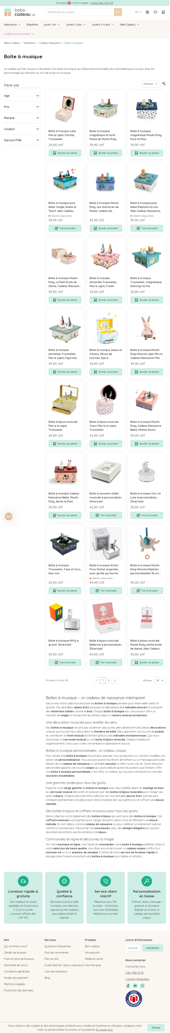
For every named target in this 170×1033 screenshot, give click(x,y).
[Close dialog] (144, 492)
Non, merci (51, 552)
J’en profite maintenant (51, 539)
